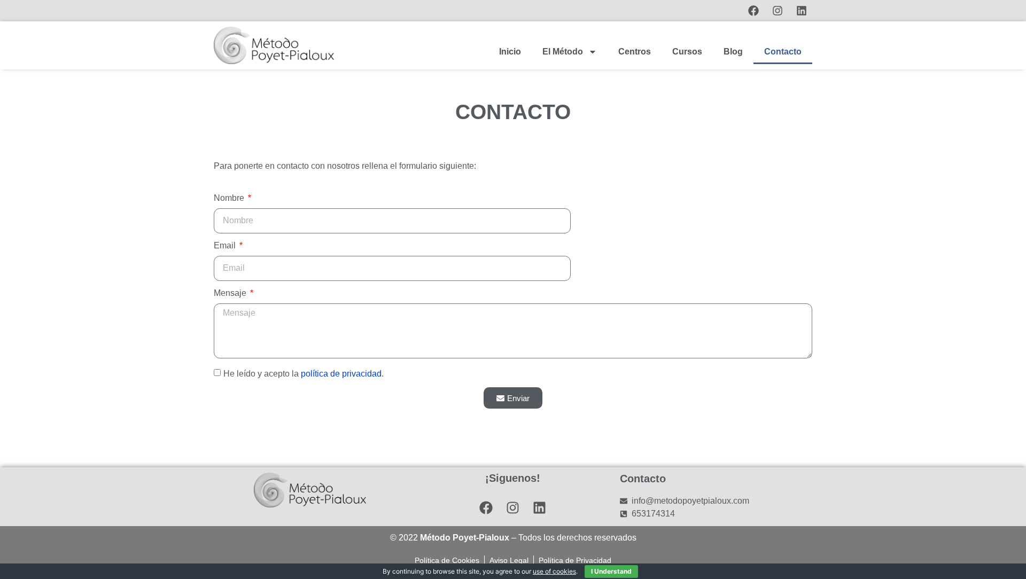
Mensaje (231, 293)
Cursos (687, 51)
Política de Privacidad (575, 560)
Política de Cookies (447, 560)
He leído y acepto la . (303, 373)
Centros (634, 51)
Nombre (230, 198)
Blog (733, 51)
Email (226, 245)
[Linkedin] (801, 10)
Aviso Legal (508, 560)
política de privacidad (341, 373)
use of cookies (554, 571)
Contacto (783, 51)
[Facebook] (753, 10)
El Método (562, 51)
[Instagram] (777, 10)
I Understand (611, 571)
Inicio (510, 51)
